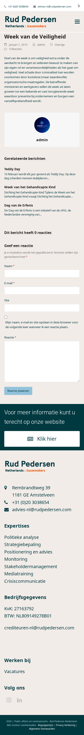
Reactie (10, 337)
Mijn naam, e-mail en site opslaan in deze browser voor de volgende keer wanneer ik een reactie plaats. (41, 324)
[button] (77, 22)
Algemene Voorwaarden (42, 728)
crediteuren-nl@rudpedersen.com (39, 628)
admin (41, 45)
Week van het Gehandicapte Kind (30, 187)
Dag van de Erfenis (18, 205)
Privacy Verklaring (65, 725)
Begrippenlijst (45, 725)
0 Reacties (15, 49)
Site (6, 300)
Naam (9, 266)
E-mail (9, 283)
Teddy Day (12, 169)
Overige (60, 45)
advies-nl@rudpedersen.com (54, 6)
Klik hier (47, 438)
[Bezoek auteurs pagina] (42, 125)
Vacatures (14, 671)
